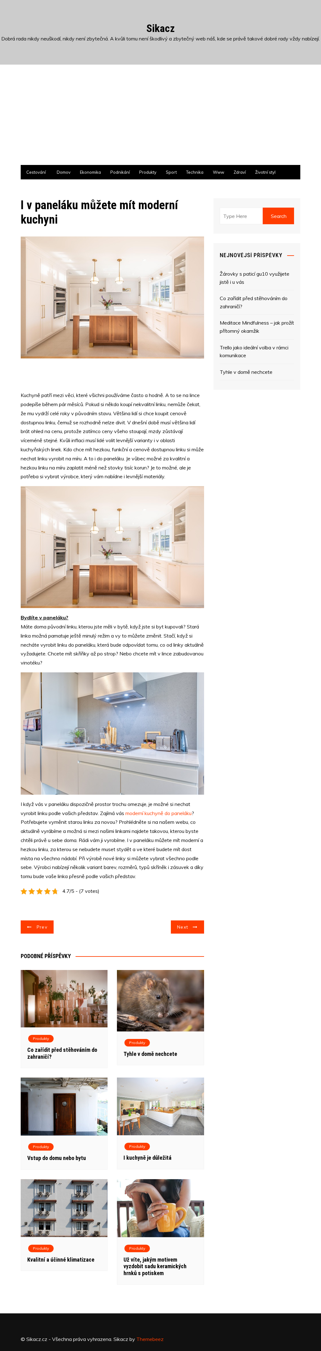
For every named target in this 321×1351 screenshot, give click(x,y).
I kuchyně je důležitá (147, 1157)
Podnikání (120, 172)
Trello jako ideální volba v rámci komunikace (254, 351)
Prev (42, 927)
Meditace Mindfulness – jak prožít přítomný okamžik (257, 327)
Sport (171, 172)
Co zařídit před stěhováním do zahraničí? (253, 302)
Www (218, 172)
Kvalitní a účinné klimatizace (60, 1259)
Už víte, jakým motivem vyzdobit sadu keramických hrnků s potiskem (155, 1266)
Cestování (36, 172)
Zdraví (240, 172)
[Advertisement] (160, 118)
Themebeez (150, 1339)
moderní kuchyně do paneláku (158, 813)
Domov (64, 172)
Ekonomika (90, 172)
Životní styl (265, 172)
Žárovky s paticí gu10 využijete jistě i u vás (254, 278)
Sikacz (160, 28)
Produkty (147, 172)
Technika (194, 172)
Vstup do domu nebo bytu (56, 1158)
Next (182, 927)
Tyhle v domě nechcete (150, 1054)
